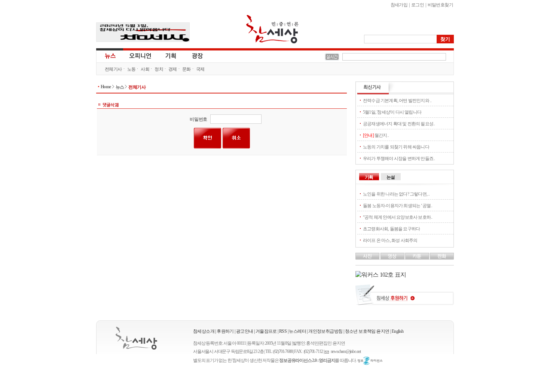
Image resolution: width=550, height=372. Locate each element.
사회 (145, 69)
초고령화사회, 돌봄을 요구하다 (391, 228)
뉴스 (109, 55)
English (398, 331)
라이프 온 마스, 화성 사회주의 (390, 240)
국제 (200, 69)
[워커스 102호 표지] (380, 274)
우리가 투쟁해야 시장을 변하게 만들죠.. (399, 158)
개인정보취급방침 (325, 331)
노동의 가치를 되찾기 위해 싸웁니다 (396, 147)
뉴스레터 (297, 331)
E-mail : (328, 351)
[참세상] (136, 338)
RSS (283, 331)
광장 (192, 55)
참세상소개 (203, 331)
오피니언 (140, 55)
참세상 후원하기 (404, 298)
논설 (390, 177)
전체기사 (113, 69)
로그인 (417, 4)
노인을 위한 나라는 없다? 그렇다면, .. (396, 194)
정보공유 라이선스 (370, 361)
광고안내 (244, 331)
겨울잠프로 (266, 331)
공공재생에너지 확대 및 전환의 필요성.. (399, 123)
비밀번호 (198, 119)
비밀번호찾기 (440, 4)
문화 (186, 69)
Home (106, 86)
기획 (171, 55)
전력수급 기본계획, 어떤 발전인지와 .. (397, 100)
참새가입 (399, 4)
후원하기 (225, 331)
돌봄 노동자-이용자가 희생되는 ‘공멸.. (397, 205)
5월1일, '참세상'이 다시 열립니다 (392, 112)
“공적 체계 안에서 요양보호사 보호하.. (397, 217)
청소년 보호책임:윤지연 (367, 331)
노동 (131, 69)
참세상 (272, 29)
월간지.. (376, 135)
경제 (172, 69)
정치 (159, 69)
